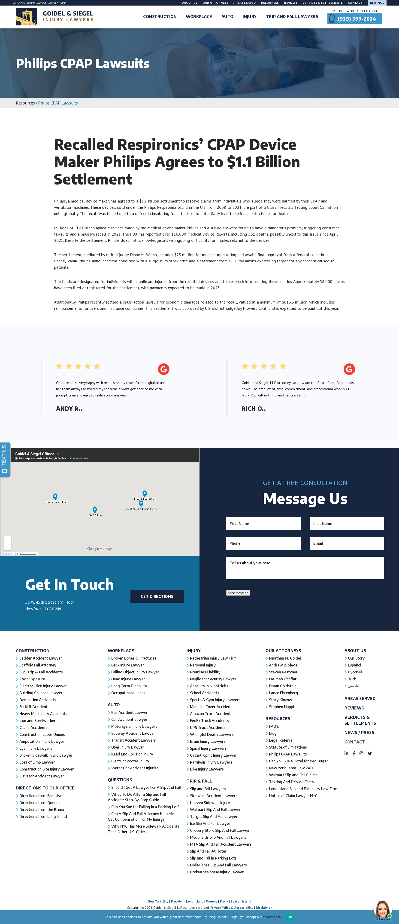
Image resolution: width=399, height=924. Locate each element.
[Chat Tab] (199, 462)
